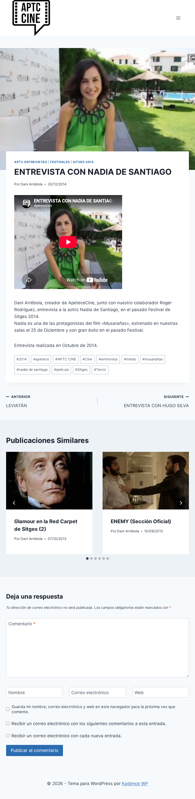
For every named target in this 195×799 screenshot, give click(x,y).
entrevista (108, 359)
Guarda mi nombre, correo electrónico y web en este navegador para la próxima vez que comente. (93, 709)
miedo (130, 359)
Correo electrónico (90, 692)
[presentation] (49, 480)
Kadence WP (135, 783)
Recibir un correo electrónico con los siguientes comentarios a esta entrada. (88, 723)
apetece (41, 359)
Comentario (22, 623)
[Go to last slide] (14, 503)
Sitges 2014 (83, 162)
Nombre (16, 692)
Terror (100, 369)
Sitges (81, 369)
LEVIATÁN (18, 401)
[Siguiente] (181, 503)
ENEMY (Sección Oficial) (141, 521)
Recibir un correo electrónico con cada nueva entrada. (66, 735)
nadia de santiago (32, 369)
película (61, 369)
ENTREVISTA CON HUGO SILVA (156, 401)
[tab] (87, 558)
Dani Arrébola (32, 184)
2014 (22, 359)
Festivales (60, 162)
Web (139, 692)
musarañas (152, 359)
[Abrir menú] (178, 18)
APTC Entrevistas (30, 162)
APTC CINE (65, 359)
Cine (87, 359)
